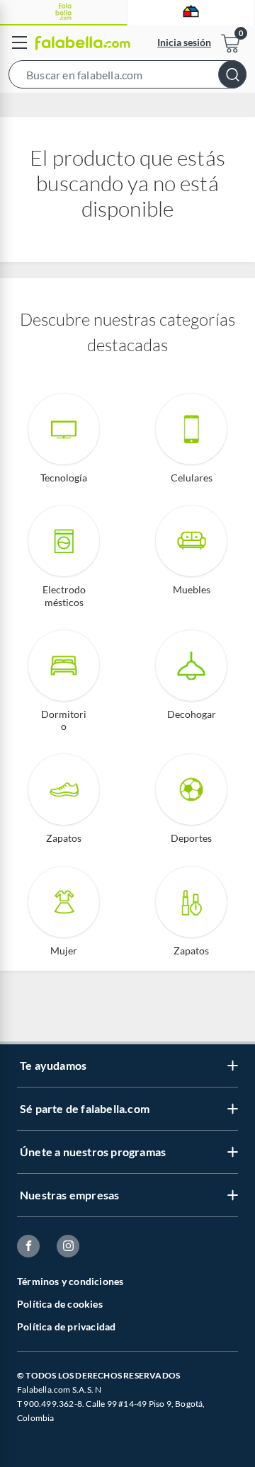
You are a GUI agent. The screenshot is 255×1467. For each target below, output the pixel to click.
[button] (127, 77)
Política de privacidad (66, 1326)
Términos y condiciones (70, 1281)
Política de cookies (60, 1304)
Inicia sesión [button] (184, 42)
